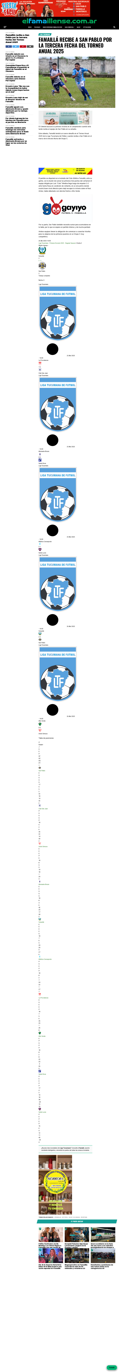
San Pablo (42, 771)
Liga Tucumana (10, 32)
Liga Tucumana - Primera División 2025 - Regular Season (57, 243)
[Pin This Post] (23, 46)
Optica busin (87, 27)
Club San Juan (43, 809)
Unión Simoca (43, 846)
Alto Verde (42, 1036)
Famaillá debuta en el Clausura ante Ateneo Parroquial (15, 79)
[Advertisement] (65, 155)
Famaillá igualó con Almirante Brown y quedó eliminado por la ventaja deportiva (17, 110)
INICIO (30, 27)
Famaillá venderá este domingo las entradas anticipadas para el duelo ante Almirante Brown (17, 131)
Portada (84, 1217)
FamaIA (112, 1367)
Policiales (37, 27)
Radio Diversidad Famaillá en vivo (52, 27)
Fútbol (65, 1217)
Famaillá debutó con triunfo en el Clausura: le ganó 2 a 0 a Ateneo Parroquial (17, 57)
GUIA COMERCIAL (69, 27)
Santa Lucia (42, 1112)
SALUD (78, 27)
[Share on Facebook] (9, 46)
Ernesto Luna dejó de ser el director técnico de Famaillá (17, 99)
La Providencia (43, 998)
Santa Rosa (42, 1074)
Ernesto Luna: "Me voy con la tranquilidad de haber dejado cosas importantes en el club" (17, 89)
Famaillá (41, 922)
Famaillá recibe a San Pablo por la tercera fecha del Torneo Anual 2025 (17, 38)
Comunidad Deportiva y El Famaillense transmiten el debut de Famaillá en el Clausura (17, 68)
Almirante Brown (44, 884)
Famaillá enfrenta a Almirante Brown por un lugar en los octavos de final (16, 142)
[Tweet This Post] (15, 46)
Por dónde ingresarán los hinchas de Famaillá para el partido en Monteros (17, 120)
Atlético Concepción (45, 959)
